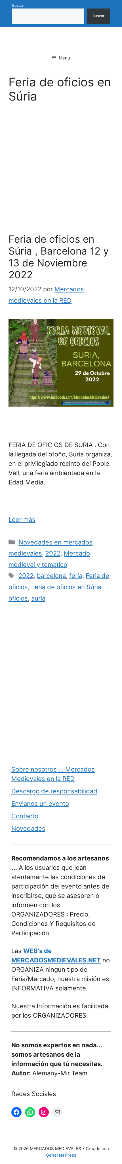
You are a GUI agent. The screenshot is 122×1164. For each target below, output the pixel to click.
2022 (52, 553)
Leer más (22, 519)
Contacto (24, 816)
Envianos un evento (40, 803)
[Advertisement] (61, 170)
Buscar (18, 5)
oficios (18, 598)
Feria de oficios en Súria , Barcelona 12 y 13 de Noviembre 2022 (59, 257)
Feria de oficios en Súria (66, 587)
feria (75, 575)
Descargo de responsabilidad (54, 791)
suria (38, 598)
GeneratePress (61, 1155)
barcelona (51, 575)
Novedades (28, 828)
